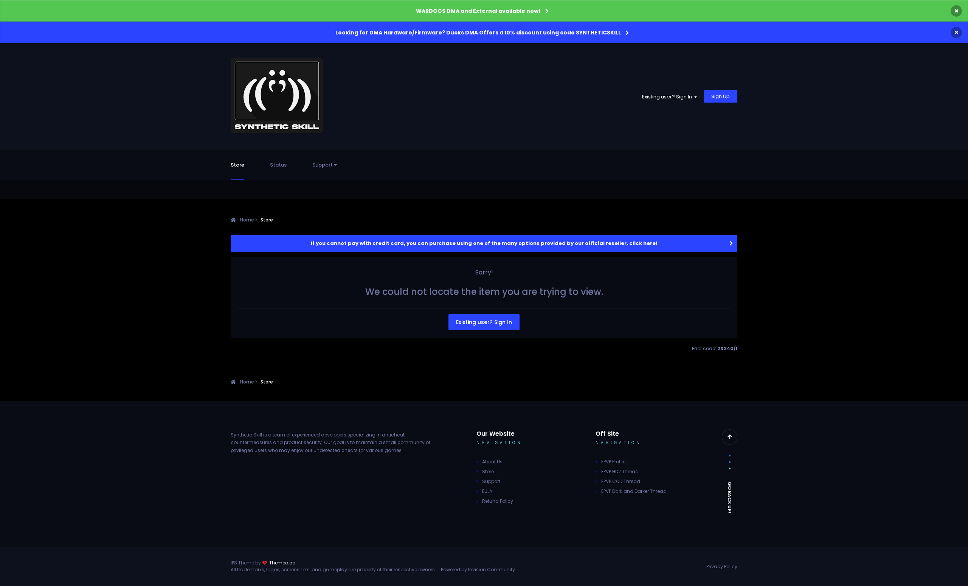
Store (237, 164)
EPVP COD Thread (620, 481)
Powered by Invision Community (478, 569)
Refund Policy (497, 501)
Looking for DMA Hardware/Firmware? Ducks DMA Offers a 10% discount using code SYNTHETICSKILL (478, 32)
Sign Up (720, 96)
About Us (492, 461)
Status (278, 164)
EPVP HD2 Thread (620, 471)
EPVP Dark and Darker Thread (634, 491)
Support (323, 164)
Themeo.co (282, 563)
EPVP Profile (613, 461)
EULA (487, 491)
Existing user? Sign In (668, 96)
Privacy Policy (721, 566)
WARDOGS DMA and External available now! (478, 11)
